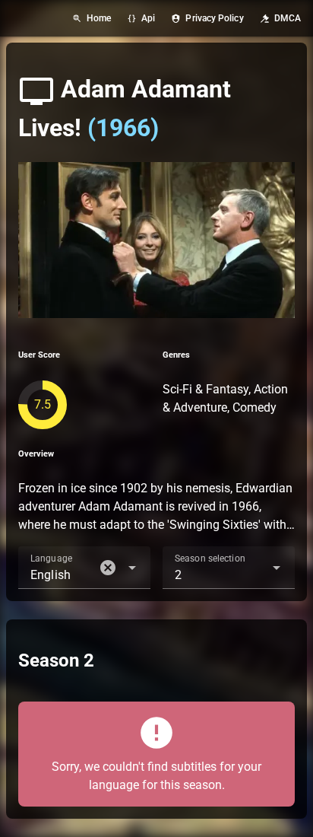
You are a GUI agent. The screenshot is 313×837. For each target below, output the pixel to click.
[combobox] (84, 567)
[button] (108, 568)
